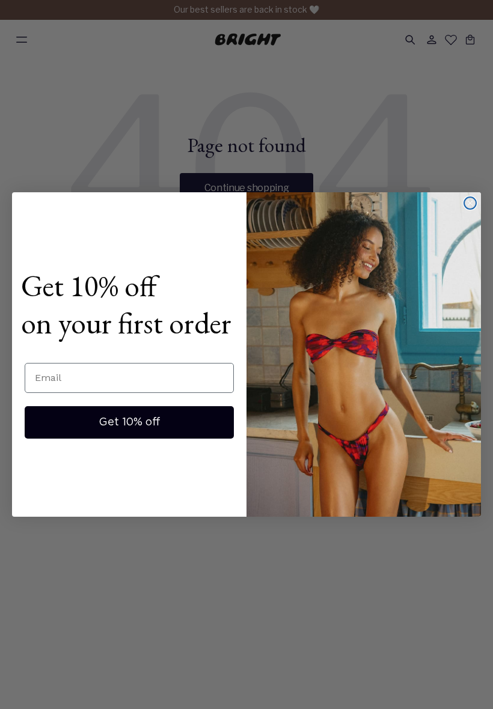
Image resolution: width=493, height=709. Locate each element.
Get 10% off (130, 422)
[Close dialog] (470, 203)
